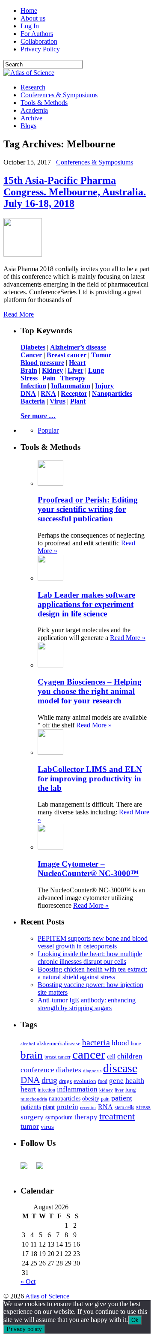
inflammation (77, 1089)
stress (143, 1107)
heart (28, 1089)
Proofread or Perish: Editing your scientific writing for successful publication (88, 509)
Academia (34, 110)
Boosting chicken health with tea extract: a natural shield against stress (92, 973)
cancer (88, 1054)
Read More (18, 314)
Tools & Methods (44, 102)
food (102, 1081)
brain (32, 1055)
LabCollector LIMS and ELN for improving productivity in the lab (90, 779)
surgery (32, 1117)
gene (116, 1081)
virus (47, 1126)
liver (119, 1089)
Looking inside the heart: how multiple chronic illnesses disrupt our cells (90, 957)
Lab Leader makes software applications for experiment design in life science (86, 604)
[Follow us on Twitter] (43, 1169)
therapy (86, 1117)
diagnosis (92, 1070)
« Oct (28, 1281)
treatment (117, 1116)
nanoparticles (64, 1098)
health (134, 1080)
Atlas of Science (47, 1296)
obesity (90, 1098)
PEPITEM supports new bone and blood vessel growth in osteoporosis (93, 942)
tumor (30, 1126)
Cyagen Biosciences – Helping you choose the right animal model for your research (90, 691)
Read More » (127, 637)
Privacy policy (24, 1329)
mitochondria (34, 1098)
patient (121, 1098)
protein (67, 1107)
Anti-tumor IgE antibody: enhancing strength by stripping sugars (87, 1003)
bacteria (96, 1042)
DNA (30, 1080)
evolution (85, 1081)
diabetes (68, 1070)
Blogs (28, 125)
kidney (106, 1089)
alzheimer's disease (58, 1044)
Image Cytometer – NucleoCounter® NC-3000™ (88, 868)
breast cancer (57, 1057)
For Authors (37, 33)
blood (120, 1043)
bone (136, 1044)
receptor (88, 1107)
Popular (48, 430)
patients (31, 1106)
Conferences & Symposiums (59, 95)
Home (29, 10)
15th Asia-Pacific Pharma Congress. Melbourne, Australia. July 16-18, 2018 (74, 192)
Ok (135, 1320)
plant (49, 1107)
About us (33, 18)
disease (120, 1068)
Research (33, 87)
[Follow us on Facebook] (27, 1169)
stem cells (124, 1107)
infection (46, 1090)
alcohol (28, 1043)
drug (49, 1080)
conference (37, 1070)
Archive (31, 118)
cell (111, 1056)
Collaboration (39, 41)
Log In (30, 26)
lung (130, 1090)
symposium (59, 1117)
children (129, 1056)
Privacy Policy (40, 49)
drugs (65, 1081)
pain (105, 1099)
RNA (105, 1106)
